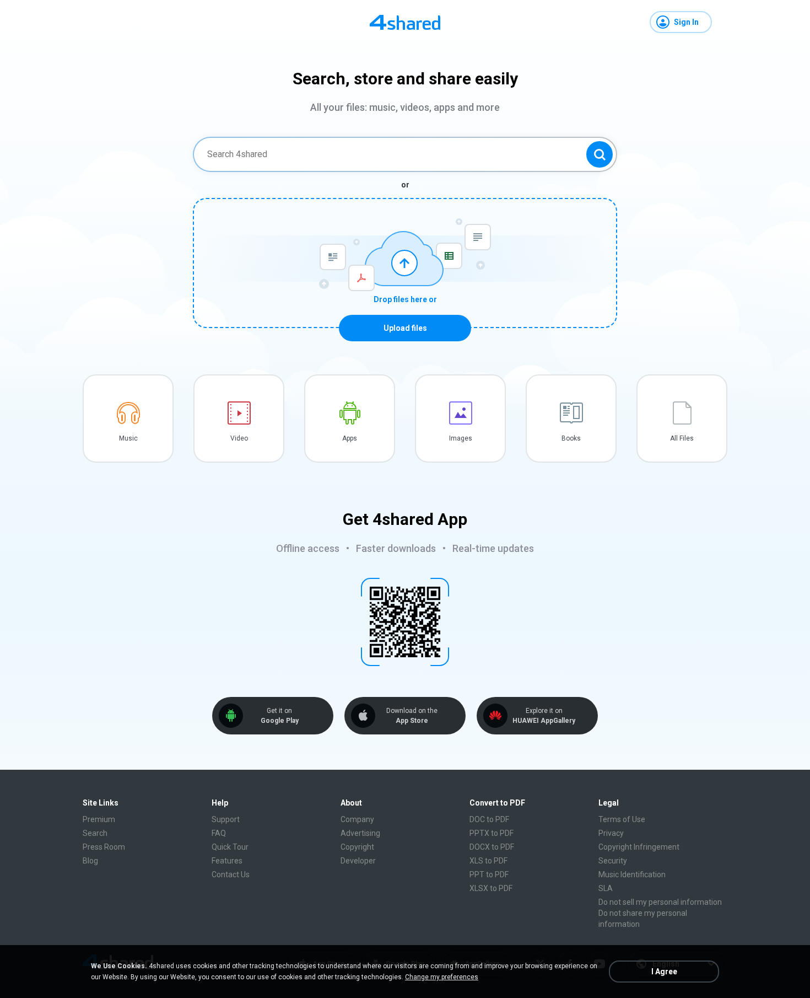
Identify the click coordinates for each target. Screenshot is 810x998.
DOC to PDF (489, 819)
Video (239, 438)
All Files (682, 438)
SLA (605, 888)
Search (95, 833)
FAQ (219, 833)
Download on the (412, 716)
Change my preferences (441, 977)
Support (226, 819)
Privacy (611, 833)
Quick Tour (230, 847)
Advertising (360, 833)
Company (357, 819)
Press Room (104, 847)
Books (571, 438)
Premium (99, 819)
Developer (358, 860)
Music (128, 438)
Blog (90, 860)
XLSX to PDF (490, 888)
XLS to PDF (488, 860)
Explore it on (543, 716)
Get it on (280, 716)
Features (227, 860)
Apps (349, 438)
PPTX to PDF (491, 833)
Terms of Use (621, 819)
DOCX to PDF (491, 847)
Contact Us (231, 874)
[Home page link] (405, 22)
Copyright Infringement (638, 847)
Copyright (357, 847)
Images (460, 438)
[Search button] (599, 154)
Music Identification (632, 874)
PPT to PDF (489, 874)
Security (612, 860)
